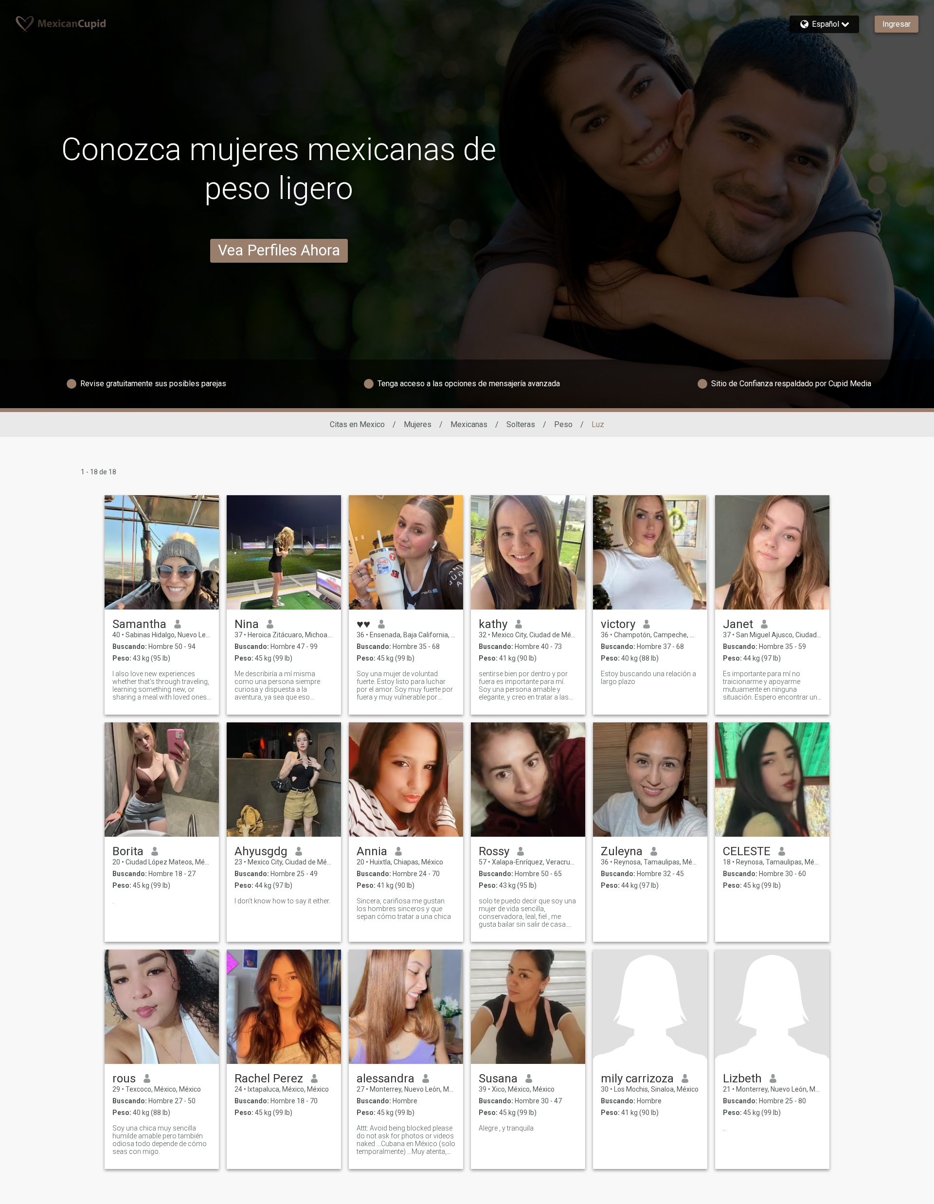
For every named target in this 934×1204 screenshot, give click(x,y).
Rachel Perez (268, 1078)
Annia (372, 851)
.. (724, 1128)
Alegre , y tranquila (506, 1128)
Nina (246, 624)
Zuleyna (622, 851)
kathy (493, 624)
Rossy (494, 851)
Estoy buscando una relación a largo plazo (648, 677)
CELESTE (747, 851)
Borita (128, 851)
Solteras (520, 424)
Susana (498, 1078)
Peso (563, 424)
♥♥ (363, 624)
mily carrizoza (637, 1078)
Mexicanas (468, 424)
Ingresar (896, 24)
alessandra (385, 1078)
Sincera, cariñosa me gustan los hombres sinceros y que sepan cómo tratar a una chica (404, 908)
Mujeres (417, 424)
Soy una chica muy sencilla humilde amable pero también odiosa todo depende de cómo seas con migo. (159, 1139)
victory (618, 624)
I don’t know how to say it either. (282, 901)
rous (124, 1078)
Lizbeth (742, 1078)
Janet (738, 624)
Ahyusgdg (260, 851)
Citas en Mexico (357, 424)
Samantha (139, 624)
